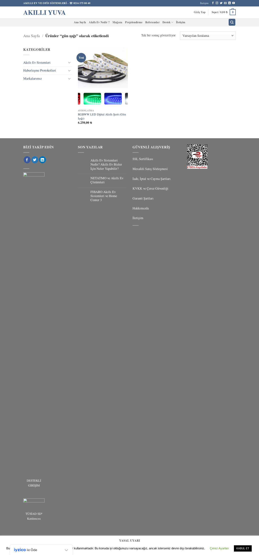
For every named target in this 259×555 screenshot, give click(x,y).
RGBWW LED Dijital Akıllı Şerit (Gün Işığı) (102, 116)
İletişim (204, 3)
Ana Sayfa (80, 22)
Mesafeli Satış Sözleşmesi (150, 168)
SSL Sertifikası (143, 158)
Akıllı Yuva (44, 12)
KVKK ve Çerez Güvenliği (150, 188)
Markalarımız (32, 78)
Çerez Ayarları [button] (219, 548)
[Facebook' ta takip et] (213, 3)
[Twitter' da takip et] (221, 3)
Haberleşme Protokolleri (39, 70)
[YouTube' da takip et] (233, 3)
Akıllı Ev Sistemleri (37, 62)
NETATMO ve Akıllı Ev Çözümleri (106, 180)
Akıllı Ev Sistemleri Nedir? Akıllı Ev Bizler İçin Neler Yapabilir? (106, 164)
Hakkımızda (141, 208)
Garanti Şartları (143, 198)
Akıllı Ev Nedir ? (99, 22)
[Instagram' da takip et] (217, 3)
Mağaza (117, 22)
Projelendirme (133, 22)
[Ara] (232, 22)
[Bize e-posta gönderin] (225, 3)
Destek (166, 22)
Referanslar (152, 22)
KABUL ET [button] (242, 548)
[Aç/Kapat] (69, 62)
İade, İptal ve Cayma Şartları (152, 178)
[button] (199, 12)
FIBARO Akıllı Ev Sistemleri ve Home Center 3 (103, 196)
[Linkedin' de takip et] (229, 3)
